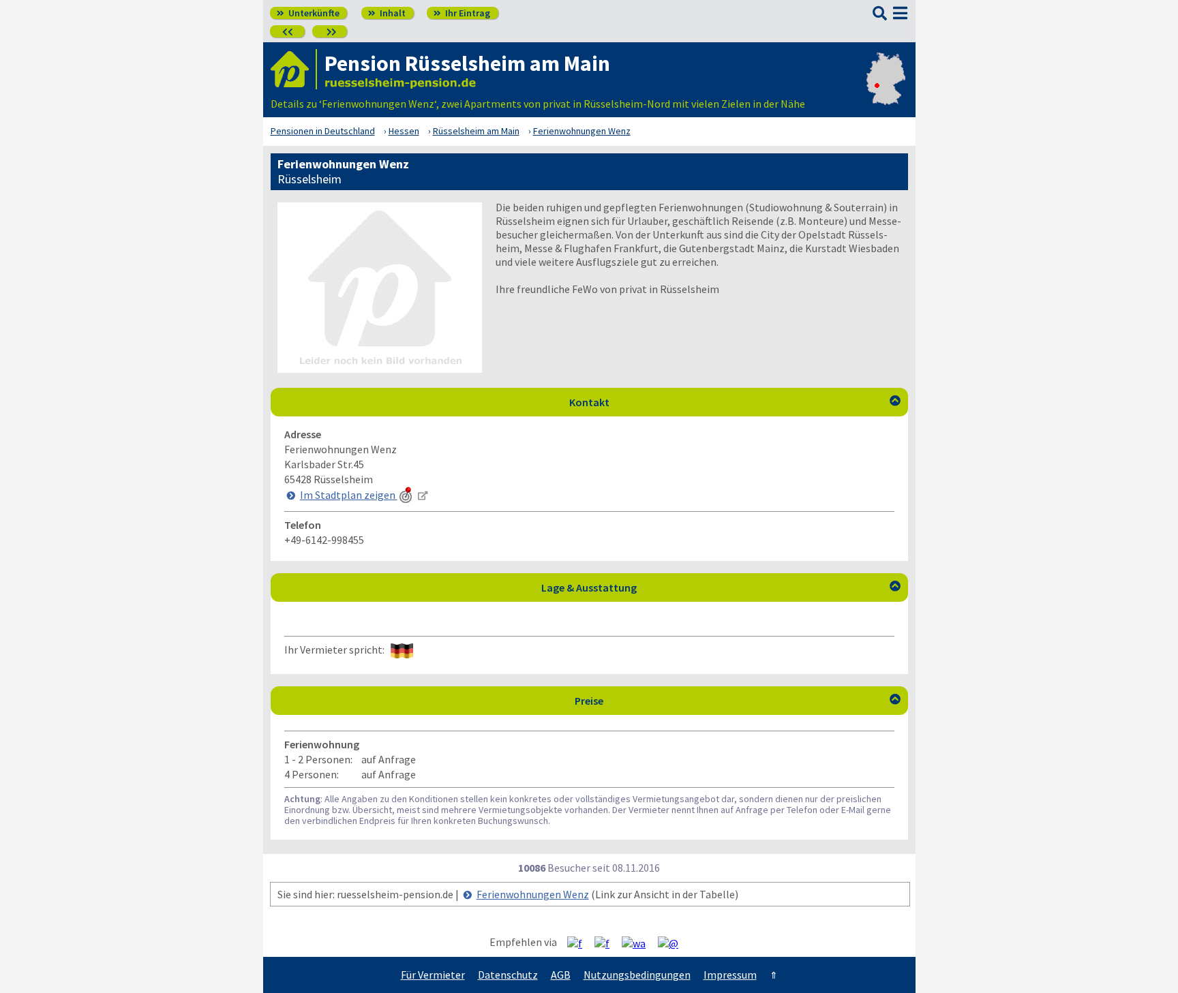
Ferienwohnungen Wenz (533, 894)
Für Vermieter (433, 974)
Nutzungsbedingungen (637, 974)
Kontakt (735, 402)
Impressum (730, 974)
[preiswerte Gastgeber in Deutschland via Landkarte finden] (885, 89)
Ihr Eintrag (462, 13)
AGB (561, 974)
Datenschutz (508, 974)
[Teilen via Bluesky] (607, 942)
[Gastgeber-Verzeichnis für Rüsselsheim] (294, 69)
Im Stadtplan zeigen (348, 495)
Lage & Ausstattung (721, 587)
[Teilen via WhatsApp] (639, 942)
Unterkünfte (308, 13)
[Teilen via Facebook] (579, 942)
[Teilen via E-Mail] (673, 942)
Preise (738, 700)
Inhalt (387, 13)
